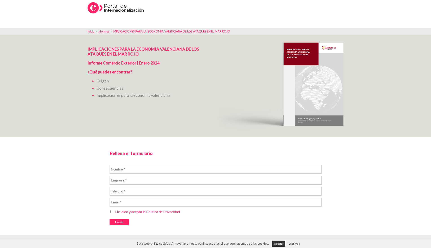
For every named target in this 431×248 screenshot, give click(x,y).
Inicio (91, 31)
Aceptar (279, 243)
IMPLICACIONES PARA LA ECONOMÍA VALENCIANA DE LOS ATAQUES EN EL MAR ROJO (171, 31)
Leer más (294, 243)
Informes (104, 31)
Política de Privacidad (163, 211)
